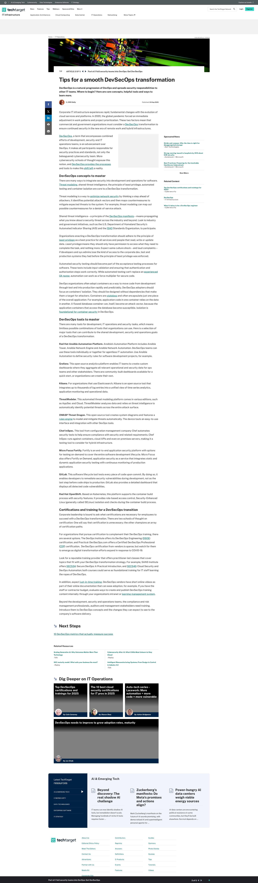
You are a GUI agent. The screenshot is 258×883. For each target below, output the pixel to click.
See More (184, 173)
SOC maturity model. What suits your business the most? (76, 662)
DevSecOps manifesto (121, 216)
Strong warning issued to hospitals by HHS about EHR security (183, 154)
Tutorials (151, 865)
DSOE (146, 538)
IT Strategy (75, 2)
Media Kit (85, 870)
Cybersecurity (32, 2)
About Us (85, 838)
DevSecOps (131, 124)
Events (118, 865)
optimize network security (104, 196)
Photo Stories (153, 849)
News (32, 9)
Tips (48, 9)
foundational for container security (78, 311)
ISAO (109, 228)
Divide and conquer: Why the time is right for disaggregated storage (182, 144)
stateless (112, 295)
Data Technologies (46, 2)
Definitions (119, 854)
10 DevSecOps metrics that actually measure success (83, 634)
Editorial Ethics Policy (90, 843)
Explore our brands (245, 2)
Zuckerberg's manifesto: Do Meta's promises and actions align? (149, 797)
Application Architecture (40, 15)
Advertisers (86, 859)
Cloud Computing (62, 15)
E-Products (119, 859)
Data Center (80, 15)
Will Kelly (72, 102)
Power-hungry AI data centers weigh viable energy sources (188, 795)
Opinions (152, 843)
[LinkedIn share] (48, 118)
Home (50, 37)
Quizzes (151, 854)
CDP (62, 546)
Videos (151, 870)
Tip (60, 71)
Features (40, 9)
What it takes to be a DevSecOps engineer (181, 206)
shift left (88, 168)
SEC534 (71, 566)
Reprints (118, 843)
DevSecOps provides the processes (91, 164)
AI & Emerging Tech (18, 2)
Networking (112, 15)
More (79, 9)
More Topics (129, 15)
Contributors (120, 838)
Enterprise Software (62, 2)
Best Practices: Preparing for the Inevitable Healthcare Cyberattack (181, 164)
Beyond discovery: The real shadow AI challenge (108, 795)
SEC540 (131, 566)
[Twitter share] (48, 111)
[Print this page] (48, 124)
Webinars (56, 9)
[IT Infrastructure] (14, 6)
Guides (151, 838)
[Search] (234, 9)
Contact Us (86, 854)
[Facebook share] (48, 104)
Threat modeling (68, 184)
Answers (118, 849)
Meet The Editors (89, 849)
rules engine (66, 419)
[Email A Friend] (48, 131)
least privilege (67, 240)
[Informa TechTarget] (5, 2)
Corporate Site (87, 876)
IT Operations (96, 15)
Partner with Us (88, 865)
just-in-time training (91, 582)
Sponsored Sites (68, 9)
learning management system (138, 594)
